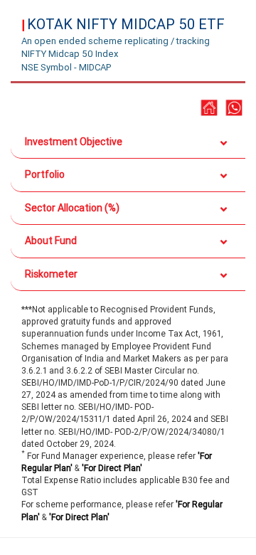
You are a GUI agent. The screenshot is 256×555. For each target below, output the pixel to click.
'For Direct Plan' (112, 467)
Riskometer (51, 274)
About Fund (51, 240)
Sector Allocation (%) (72, 207)
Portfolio (45, 174)
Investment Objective (73, 141)
